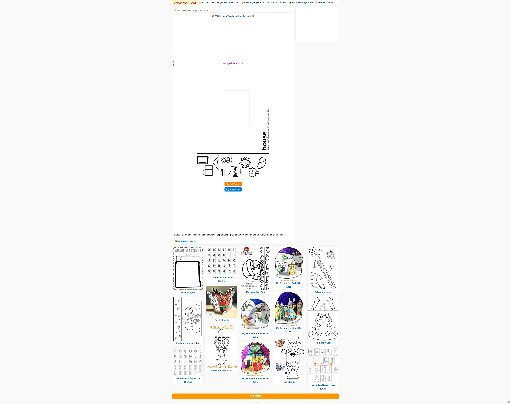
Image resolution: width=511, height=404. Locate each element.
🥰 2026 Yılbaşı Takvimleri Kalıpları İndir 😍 (233, 16)
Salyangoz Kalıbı (323, 292)
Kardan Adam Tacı (255, 292)
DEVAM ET (255, 396)
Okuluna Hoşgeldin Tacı (188, 343)
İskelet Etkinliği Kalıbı (221, 370)
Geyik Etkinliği (222, 320)
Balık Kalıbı (289, 382)
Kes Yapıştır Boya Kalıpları (198, 10)
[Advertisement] (233, 39)
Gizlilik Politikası (255, 403)
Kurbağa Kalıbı (323, 343)
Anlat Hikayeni (188, 292)
